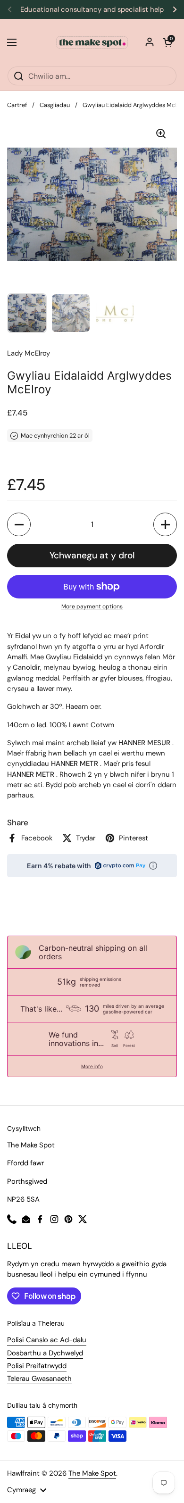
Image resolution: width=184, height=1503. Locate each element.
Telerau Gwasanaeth (39, 1378)
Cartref (17, 105)
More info (92, 1066)
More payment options (92, 606)
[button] (167, 42)
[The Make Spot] (92, 42)
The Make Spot (92, 1473)
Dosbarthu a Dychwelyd (45, 1353)
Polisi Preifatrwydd (37, 1365)
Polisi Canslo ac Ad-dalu (46, 1340)
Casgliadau (55, 105)
